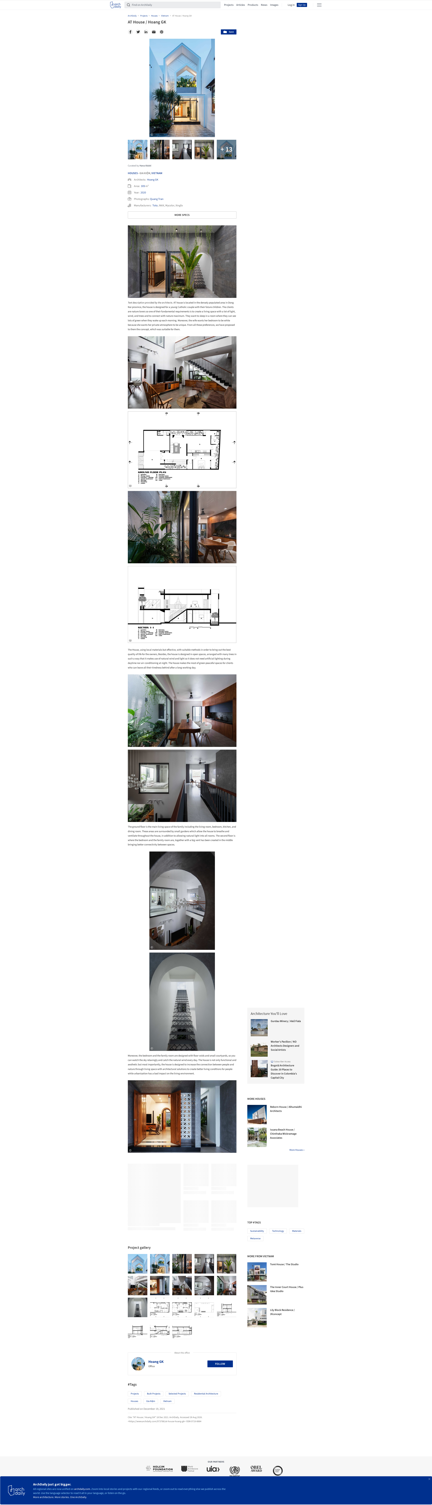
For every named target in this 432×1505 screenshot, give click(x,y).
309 (143, 186)
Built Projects (153, 1393)
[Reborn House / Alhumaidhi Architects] (257, 1114)
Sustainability (257, 1231)
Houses (133, 173)
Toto (155, 205)
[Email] (153, 31)
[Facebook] (130, 31)
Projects (229, 5)
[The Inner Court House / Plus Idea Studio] (257, 1294)
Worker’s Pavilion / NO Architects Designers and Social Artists (285, 1046)
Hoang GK (152, 180)
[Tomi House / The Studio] (257, 1272)
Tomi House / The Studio (284, 1264)
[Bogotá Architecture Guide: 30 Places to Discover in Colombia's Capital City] (259, 1068)
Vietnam (156, 173)
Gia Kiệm (150, 1401)
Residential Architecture (206, 1393)
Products (253, 5)
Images (274, 5)
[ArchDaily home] (115, 5)
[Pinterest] (161, 31)
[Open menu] (319, 5)
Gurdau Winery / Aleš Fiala (286, 1021)
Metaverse (255, 1238)
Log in (291, 5)
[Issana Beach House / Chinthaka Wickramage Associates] (257, 1137)
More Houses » (296, 1150)
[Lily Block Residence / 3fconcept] (257, 1317)
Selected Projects (177, 1393)
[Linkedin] (146, 31)
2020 (143, 192)
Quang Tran (156, 199)
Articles (240, 5)
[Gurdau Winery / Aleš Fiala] (259, 1027)
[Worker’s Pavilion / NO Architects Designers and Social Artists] (259, 1048)
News (264, 5)
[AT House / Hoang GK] (137, 1264)
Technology (278, 1231)
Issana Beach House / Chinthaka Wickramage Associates (283, 1134)
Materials (296, 1231)
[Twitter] (138, 31)
